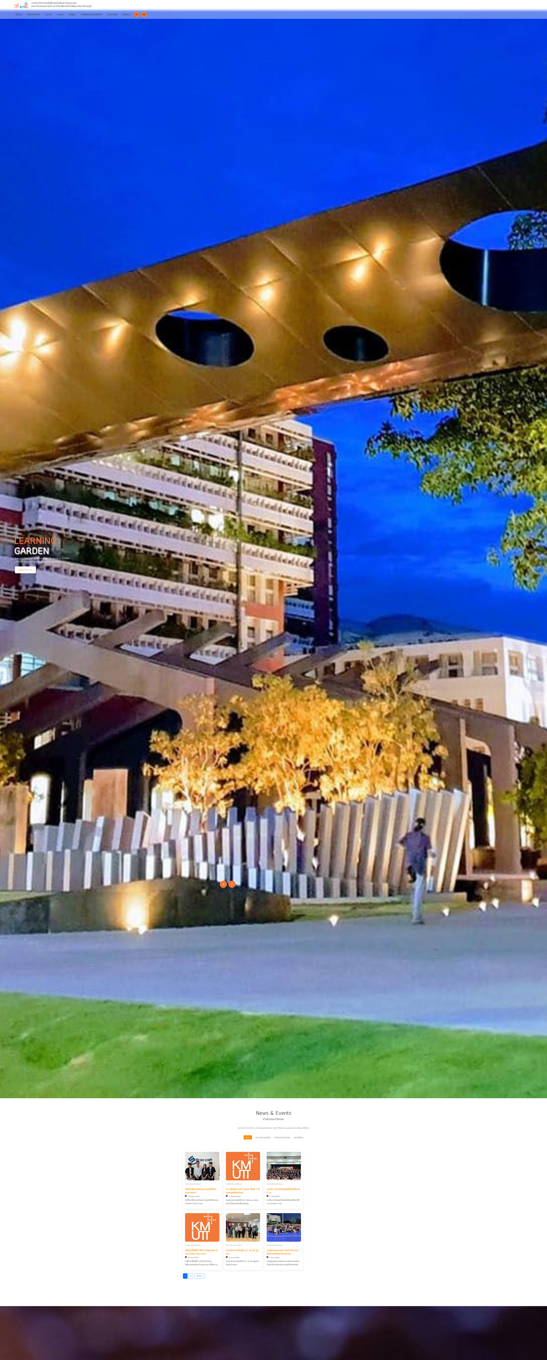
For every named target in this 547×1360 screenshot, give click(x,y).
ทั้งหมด (248, 1137)
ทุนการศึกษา (298, 1137)
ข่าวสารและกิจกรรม (282, 1137)
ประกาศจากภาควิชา (263, 1137)
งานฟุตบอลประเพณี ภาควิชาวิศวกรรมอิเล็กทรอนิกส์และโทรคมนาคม (283, 1252)
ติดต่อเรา (126, 14)
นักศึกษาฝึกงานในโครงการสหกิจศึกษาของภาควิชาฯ (201, 1190)
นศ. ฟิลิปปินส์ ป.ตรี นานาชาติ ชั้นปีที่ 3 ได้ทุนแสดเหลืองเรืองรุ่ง (243, 1190)
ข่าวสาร (60, 14)
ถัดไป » (200, 1276)
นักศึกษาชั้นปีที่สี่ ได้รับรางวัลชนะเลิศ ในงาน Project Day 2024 (201, 1252)
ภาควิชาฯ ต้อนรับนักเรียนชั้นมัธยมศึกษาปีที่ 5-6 (283, 1190)
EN (144, 14)
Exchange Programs (46, 571)
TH (136, 14)
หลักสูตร (72, 14)
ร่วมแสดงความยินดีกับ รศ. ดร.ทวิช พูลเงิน (242, 1252)
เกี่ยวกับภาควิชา (33, 14)
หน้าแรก (19, 14)
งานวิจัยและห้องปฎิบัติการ (91, 14)
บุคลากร (48, 14)
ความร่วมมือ (112, 14)
